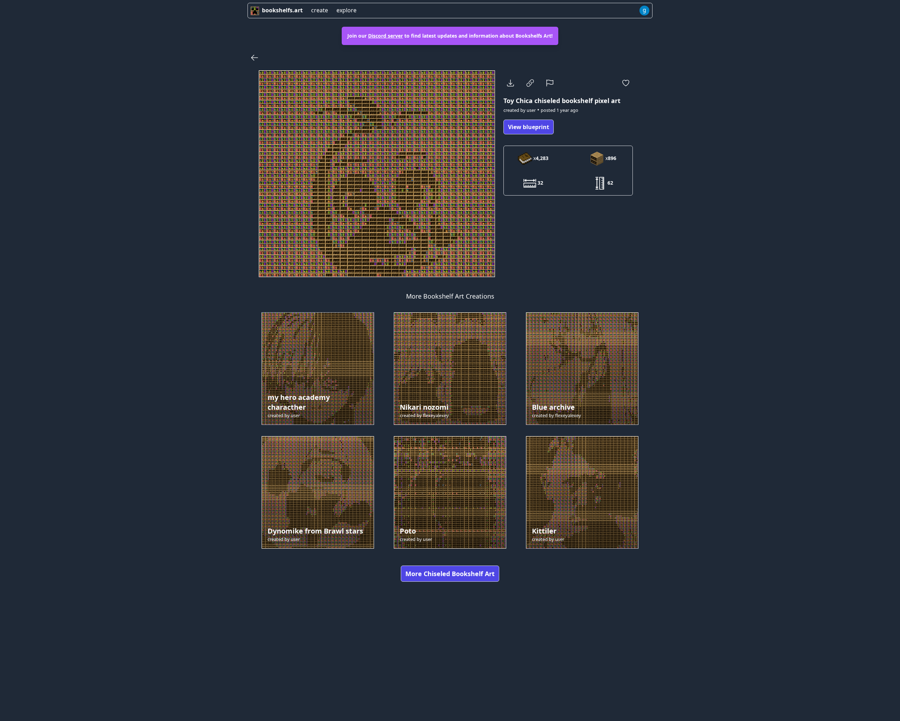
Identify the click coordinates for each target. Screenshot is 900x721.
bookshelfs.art (282, 10)
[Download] (510, 83)
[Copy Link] (530, 83)
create (319, 10)
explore (346, 10)
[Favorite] (626, 83)
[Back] (255, 58)
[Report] (550, 83)
